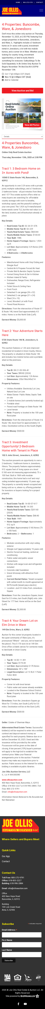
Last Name (7, 950)
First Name (7, 940)
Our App (6, 856)
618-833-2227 (15, 880)
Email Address (9, 930)
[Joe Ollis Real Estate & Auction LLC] (12, 11)
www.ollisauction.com (12, 780)
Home (18, 2)
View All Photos (32, 125)
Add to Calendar (11, 80)
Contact (39, 2)
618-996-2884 (16, 883)
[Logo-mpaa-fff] (28, 977)
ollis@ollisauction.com (17, 792)
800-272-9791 (28, 2)
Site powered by (13, 996)
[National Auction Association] (7, 977)
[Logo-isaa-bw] (38, 977)
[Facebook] (18, 1004)
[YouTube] (25, 1004)
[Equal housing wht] (18, 977)
